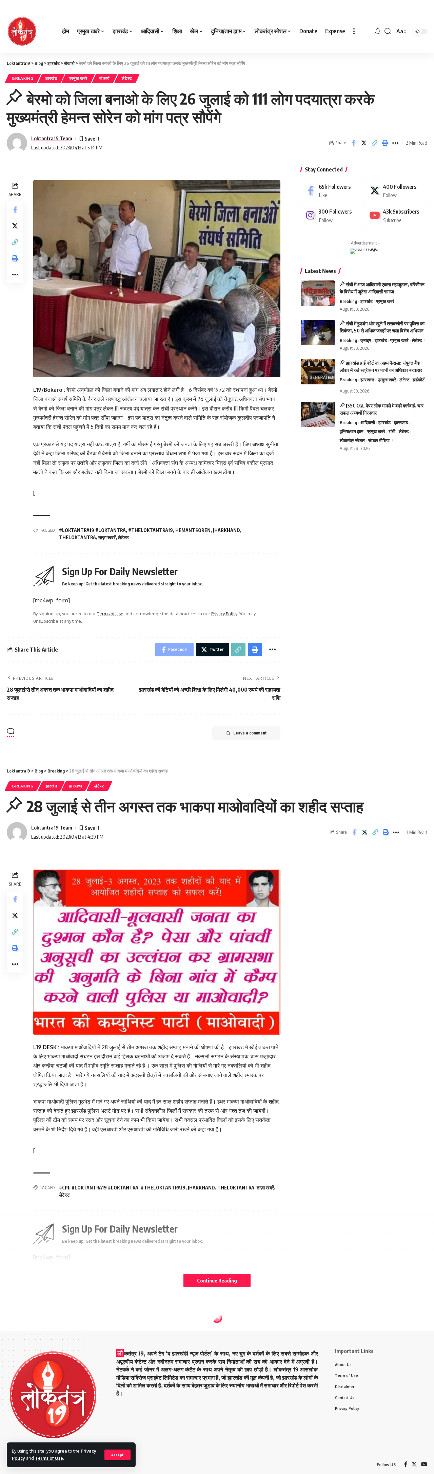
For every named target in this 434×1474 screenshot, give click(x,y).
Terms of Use (49, 1458)
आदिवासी (367, 422)
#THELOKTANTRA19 (150, 530)
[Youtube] (396, 216)
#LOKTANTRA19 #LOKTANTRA (92, 530)
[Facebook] (332, 190)
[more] (354, 31)
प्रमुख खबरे (78, 78)
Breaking (23, 78)
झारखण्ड (367, 379)
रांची (392, 431)
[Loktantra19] (22, 31)
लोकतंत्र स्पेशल (352, 440)
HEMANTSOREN (193, 530)
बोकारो (104, 78)
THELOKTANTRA (77, 537)
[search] (387, 31)
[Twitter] (396, 190)
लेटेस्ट (127, 78)
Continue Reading (217, 1280)
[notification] (377, 31)
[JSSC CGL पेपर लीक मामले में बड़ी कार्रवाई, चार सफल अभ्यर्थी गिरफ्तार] (318, 414)
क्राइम (365, 340)
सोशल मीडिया (379, 440)
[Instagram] (332, 216)
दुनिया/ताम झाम (351, 431)
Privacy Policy (224, 613)
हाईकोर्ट (419, 379)
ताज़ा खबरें (107, 537)
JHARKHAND (226, 530)
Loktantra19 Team (51, 138)
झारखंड (51, 78)
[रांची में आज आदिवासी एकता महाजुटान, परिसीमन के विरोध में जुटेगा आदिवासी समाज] (318, 293)
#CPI (64, 1187)
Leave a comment (250, 732)
